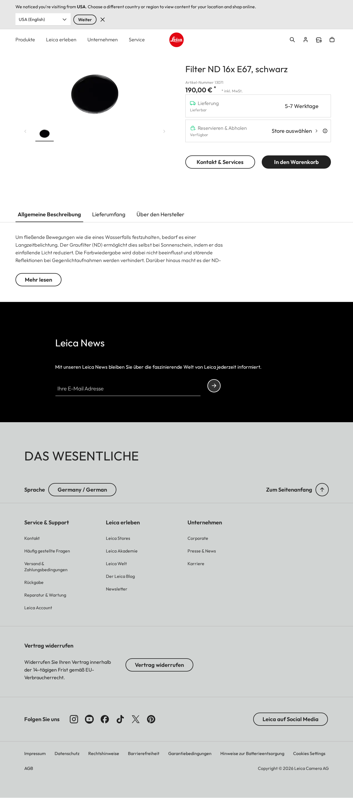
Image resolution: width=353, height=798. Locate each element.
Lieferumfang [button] (108, 214)
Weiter (85, 19)
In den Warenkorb (296, 161)
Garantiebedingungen (190, 753)
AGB (28, 768)
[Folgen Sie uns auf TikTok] (120, 719)
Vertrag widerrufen (159, 664)
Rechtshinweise (103, 753)
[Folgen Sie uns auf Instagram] (73, 719)
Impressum (35, 753)
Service (137, 39)
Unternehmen (102, 39)
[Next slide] (164, 131)
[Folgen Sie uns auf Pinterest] (151, 719)
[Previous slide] (25, 131)
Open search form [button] (292, 39)
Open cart (332, 39)
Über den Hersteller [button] (160, 214)
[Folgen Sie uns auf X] (135, 719)
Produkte (25, 39)
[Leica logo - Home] (176, 40)
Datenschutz (67, 753)
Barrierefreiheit (143, 753)
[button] (44, 133)
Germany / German (82, 489)
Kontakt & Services (220, 161)
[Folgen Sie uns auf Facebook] (104, 719)
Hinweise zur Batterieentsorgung (252, 753)
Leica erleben (61, 39)
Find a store (318, 40)
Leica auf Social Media (291, 719)
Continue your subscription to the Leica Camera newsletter (214, 385)
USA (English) (32, 19)
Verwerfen (102, 19)
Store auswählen (292, 130)
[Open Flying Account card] (305, 39)
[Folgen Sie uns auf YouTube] (89, 719)
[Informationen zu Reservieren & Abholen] (325, 131)
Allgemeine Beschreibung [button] (49, 214)
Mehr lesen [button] (38, 279)
